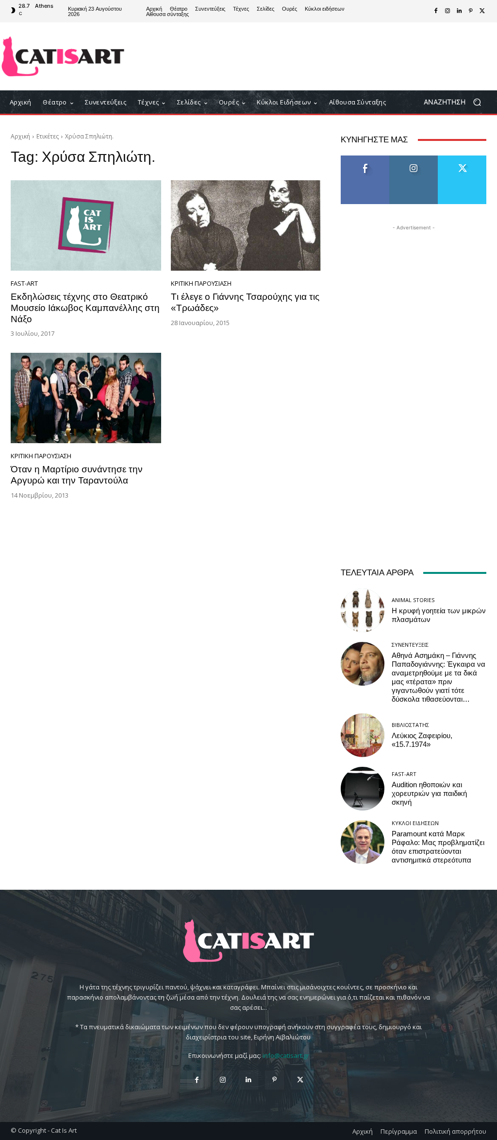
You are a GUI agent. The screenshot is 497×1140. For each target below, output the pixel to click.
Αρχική (20, 136)
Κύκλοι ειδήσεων (415, 823)
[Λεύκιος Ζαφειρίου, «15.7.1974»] (362, 735)
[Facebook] (436, 11)
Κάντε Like (365, 159)
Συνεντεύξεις (410, 644)
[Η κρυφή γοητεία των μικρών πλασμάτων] (362, 610)
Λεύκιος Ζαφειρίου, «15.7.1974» (422, 740)
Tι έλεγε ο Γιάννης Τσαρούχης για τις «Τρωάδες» (245, 302)
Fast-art (24, 283)
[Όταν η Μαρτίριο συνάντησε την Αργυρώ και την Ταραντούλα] (86, 398)
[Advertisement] (306, 56)
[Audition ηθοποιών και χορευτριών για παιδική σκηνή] (362, 789)
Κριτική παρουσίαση (201, 283)
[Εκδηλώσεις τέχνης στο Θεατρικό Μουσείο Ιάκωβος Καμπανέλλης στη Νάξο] (86, 225)
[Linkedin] (459, 11)
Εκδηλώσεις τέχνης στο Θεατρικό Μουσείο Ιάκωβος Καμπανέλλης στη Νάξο (85, 308)
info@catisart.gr (286, 1055)
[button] (456, 102)
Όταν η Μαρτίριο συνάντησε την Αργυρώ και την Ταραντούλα (77, 475)
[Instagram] (447, 11)
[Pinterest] (471, 11)
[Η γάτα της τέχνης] (63, 56)
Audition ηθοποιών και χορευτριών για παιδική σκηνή (429, 793)
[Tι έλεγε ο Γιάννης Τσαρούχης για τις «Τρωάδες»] (246, 225)
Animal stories (413, 600)
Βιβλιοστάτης (410, 724)
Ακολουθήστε (414, 159)
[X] (482, 11)
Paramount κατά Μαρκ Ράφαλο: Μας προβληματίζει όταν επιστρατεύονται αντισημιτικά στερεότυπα (438, 846)
